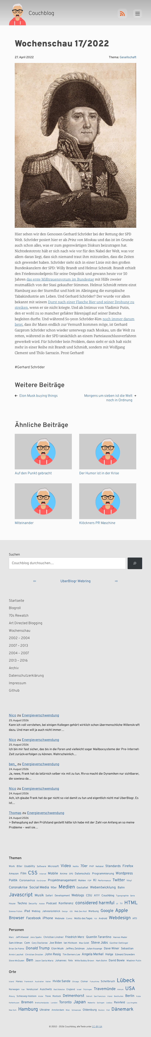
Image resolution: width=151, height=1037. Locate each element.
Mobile (53, 873)
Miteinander (24, 523)
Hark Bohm (101, 960)
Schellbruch (108, 981)
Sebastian (127, 948)
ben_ (12, 764)
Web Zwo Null (80, 911)
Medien (67, 887)
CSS (33, 873)
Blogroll (15, 608)
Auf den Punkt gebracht (33, 473)
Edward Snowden (125, 954)
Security (33, 903)
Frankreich (28, 981)
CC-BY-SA (97, 1026)
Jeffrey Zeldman (75, 948)
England (70, 989)
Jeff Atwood (22, 937)
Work (12, 866)
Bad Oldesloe (59, 989)
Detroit (89, 996)
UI (117, 904)
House (12, 903)
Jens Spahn (36, 937)
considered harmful (95, 903)
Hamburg (28, 1009)
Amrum (120, 989)
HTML (131, 903)
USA (130, 989)
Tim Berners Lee (71, 954)
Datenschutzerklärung (26, 676)
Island (11, 981)
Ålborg (12, 996)
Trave (48, 996)
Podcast (51, 903)
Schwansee (76, 1010)
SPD (71, 874)
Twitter (119, 880)
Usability (29, 866)
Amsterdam (58, 1010)
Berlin (129, 996)
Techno (22, 903)
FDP (89, 880)
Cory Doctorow (40, 943)
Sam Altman (15, 943)
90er (54, 888)
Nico (12, 715)
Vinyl (129, 880)
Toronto (65, 1002)
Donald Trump (38, 948)
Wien (68, 1010)
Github (19, 691)
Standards (113, 866)
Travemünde (105, 989)
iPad (27, 911)
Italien (48, 981)
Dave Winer (111, 948)
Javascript (21, 895)
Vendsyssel (32, 989)
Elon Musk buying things (38, 396)
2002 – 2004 (19, 638)
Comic (69, 918)
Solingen (100, 1003)
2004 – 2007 (19, 653)
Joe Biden (55, 943)
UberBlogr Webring (75, 581)
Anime (63, 873)
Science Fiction (15, 911)
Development (62, 895)
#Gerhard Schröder (30, 367)
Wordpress (124, 873)
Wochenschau (19, 631)
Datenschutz (82, 874)
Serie (132, 895)
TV (121, 903)
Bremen (27, 1002)
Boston (101, 1010)
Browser (16, 918)
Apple (121, 911)
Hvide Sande (61, 981)
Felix (70, 960)
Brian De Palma (16, 948)
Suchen (14, 555)
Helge (109, 954)
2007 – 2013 (18, 646)
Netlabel (99, 866)
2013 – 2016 (18, 660)
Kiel (108, 1010)
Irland (109, 996)
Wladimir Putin (134, 960)
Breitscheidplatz (42, 1003)
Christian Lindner (53, 937)
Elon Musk (57, 948)
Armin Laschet (16, 954)
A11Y (97, 895)
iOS (71, 911)
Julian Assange (94, 948)
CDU (89, 895)
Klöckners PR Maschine (97, 523)
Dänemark (122, 1009)
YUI (95, 919)
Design (65, 911)
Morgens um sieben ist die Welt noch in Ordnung (108, 398)
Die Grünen (41, 881)
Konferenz (66, 903)
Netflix (76, 866)
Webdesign (120, 918)
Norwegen (14, 989)
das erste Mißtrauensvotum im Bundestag (60, 279)
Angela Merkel (92, 954)
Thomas (15, 813)
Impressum (17, 683)
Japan (79, 1002)
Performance (104, 880)
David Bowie (117, 960)
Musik (39, 895)
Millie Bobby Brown (84, 960)
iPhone (48, 918)
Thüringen (87, 989)
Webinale (59, 918)
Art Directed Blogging (25, 623)
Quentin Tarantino (98, 937)
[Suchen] (135, 563)
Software (41, 866)
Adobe (42, 904)
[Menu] (137, 13)
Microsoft (53, 866)
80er (19, 866)
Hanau (19, 981)
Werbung (93, 911)
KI (94, 880)
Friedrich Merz (74, 937)
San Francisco (100, 996)
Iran (23, 989)
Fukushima (94, 981)
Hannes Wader (120, 937)
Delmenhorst (73, 996)
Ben (29, 960)
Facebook (33, 918)
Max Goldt (84, 943)
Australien (39, 981)
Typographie (122, 895)
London (54, 1003)
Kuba (138, 996)
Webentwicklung (103, 887)
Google (107, 911)
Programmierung (103, 874)
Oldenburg (90, 1010)
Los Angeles (132, 1003)
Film (23, 874)
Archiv (14, 668)
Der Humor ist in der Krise (99, 473)
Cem (27, 943)
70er (83, 866)
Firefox (127, 866)
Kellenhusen (14, 1003)
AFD (134, 918)
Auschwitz (46, 989)
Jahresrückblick (51, 911)
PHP (91, 866)
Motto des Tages (83, 918)
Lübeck (126, 980)
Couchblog (107, 895)
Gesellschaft (128, 57)
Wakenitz (91, 1003)
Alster (40, 996)
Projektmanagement (62, 880)
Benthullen (118, 996)
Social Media (39, 887)
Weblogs (77, 895)
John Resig (53, 954)
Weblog (36, 911)
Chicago (75, 981)
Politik (13, 880)
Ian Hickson (70, 943)
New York (12, 1010)
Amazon (14, 873)
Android (103, 918)
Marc (11, 937)
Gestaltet (82, 888)
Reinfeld (119, 1002)
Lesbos (109, 1003)
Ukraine (45, 1010)
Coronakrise (18, 887)
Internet (42, 874)
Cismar (84, 981)
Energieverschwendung (40, 715)
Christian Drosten (34, 954)
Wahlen (82, 880)
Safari (49, 895)
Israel (79, 989)
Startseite (16, 601)
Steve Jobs (99, 943)
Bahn (121, 888)
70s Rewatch (19, 616)
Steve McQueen (16, 960)
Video (66, 866)
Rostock (56, 996)
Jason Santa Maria (44, 960)
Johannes (60, 960)
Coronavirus (27, 880)
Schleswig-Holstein (26, 996)
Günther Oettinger (119, 943)
